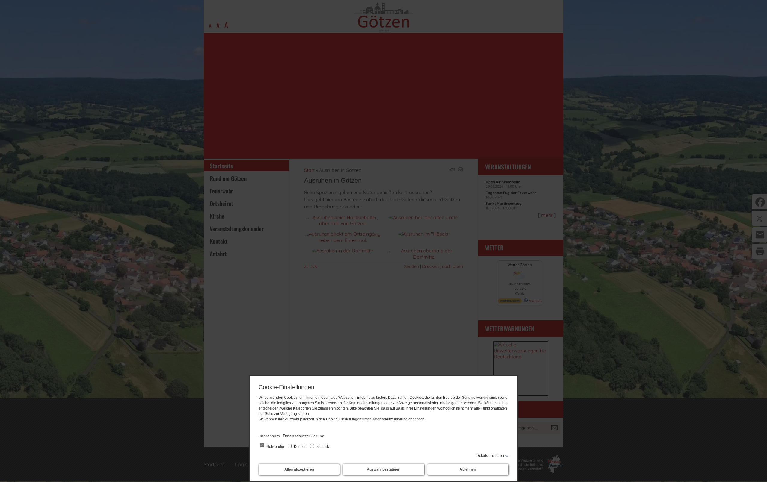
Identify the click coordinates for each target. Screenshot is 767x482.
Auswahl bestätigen (383, 469)
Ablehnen (468, 469)
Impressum (269, 436)
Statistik (322, 447)
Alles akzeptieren (299, 469)
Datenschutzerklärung (303, 436)
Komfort (300, 447)
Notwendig (275, 447)
